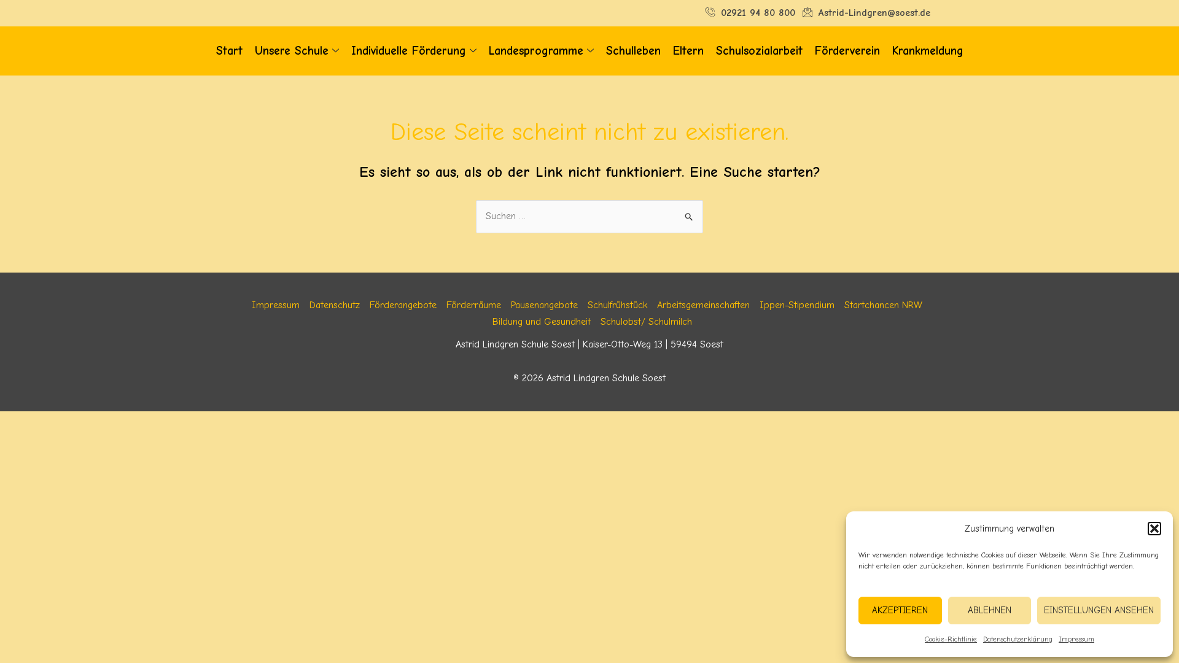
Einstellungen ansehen (1099, 610)
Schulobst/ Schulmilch (646, 321)
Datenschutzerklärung (1018, 639)
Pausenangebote (544, 305)
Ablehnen (989, 610)
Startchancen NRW (883, 305)
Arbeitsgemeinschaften (703, 305)
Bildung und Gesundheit (541, 321)
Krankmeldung (927, 51)
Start (229, 51)
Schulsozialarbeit (759, 51)
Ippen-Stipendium (797, 305)
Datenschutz (334, 305)
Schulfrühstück (617, 305)
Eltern (688, 51)
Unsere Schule (292, 51)
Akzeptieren (900, 610)
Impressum (1076, 639)
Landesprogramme (536, 51)
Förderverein (847, 51)
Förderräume (473, 305)
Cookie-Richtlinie (951, 639)
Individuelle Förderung (408, 51)
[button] (1154, 528)
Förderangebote (403, 305)
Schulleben (633, 51)
